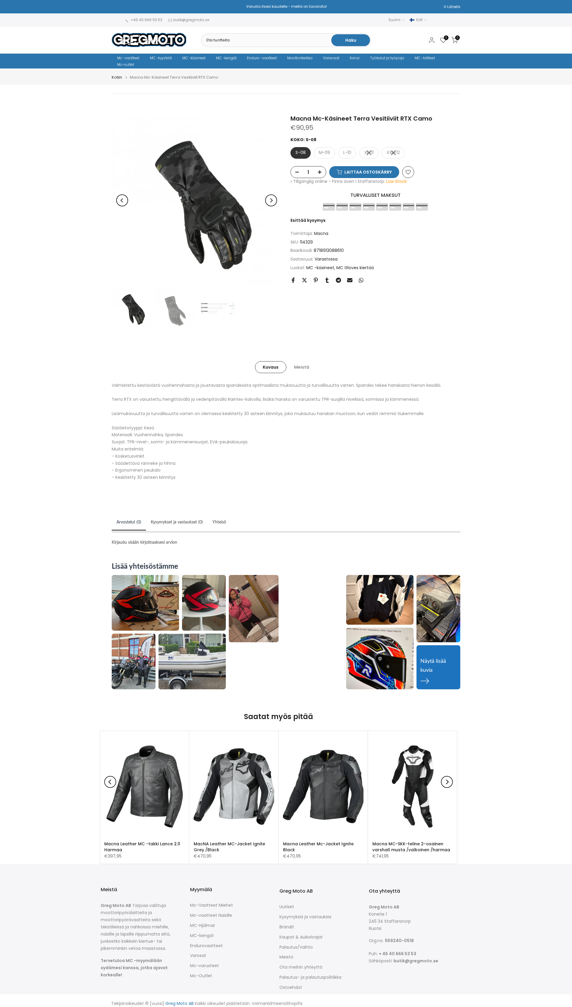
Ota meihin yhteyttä (300, 967)
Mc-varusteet (204, 966)
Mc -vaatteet (128, 57)
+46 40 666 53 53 (146, 19)
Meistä (301, 367)
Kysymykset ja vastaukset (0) (177, 522)
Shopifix (295, 1003)
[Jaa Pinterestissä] (315, 280)
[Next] (271, 200)
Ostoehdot (290, 987)
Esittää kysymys (308, 220)
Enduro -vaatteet (262, 57)
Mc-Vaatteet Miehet (211, 905)
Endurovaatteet (206, 946)
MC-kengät (202, 936)
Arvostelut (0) (128, 522)
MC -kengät (226, 57)
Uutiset (286, 907)
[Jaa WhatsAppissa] (361, 280)
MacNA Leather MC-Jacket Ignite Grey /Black (229, 847)
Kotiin (117, 77)
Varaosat (331, 57)
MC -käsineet (194, 57)
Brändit (286, 927)
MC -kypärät (161, 57)
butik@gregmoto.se (191, 19)
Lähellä (121, 7)
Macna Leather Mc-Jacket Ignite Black (318, 847)
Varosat (198, 955)
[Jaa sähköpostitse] (349, 280)
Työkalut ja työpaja (387, 57)
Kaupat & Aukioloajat (301, 937)
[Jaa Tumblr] (327, 280)
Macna (321, 233)
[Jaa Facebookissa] (293, 280)
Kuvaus (271, 367)
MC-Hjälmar (202, 925)
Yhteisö (219, 522)
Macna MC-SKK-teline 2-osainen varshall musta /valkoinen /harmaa (411, 847)
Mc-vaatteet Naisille (211, 915)
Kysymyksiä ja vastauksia (305, 917)
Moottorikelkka (300, 57)
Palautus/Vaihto (296, 947)
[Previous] (122, 200)
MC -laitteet (425, 57)
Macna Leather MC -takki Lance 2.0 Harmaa (142, 847)
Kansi (355, 57)
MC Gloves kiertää (355, 268)
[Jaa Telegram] (338, 280)
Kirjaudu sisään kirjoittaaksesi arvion (144, 542)
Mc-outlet (125, 64)
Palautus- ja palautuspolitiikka (310, 977)
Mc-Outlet (201, 976)
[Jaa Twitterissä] (304, 280)
